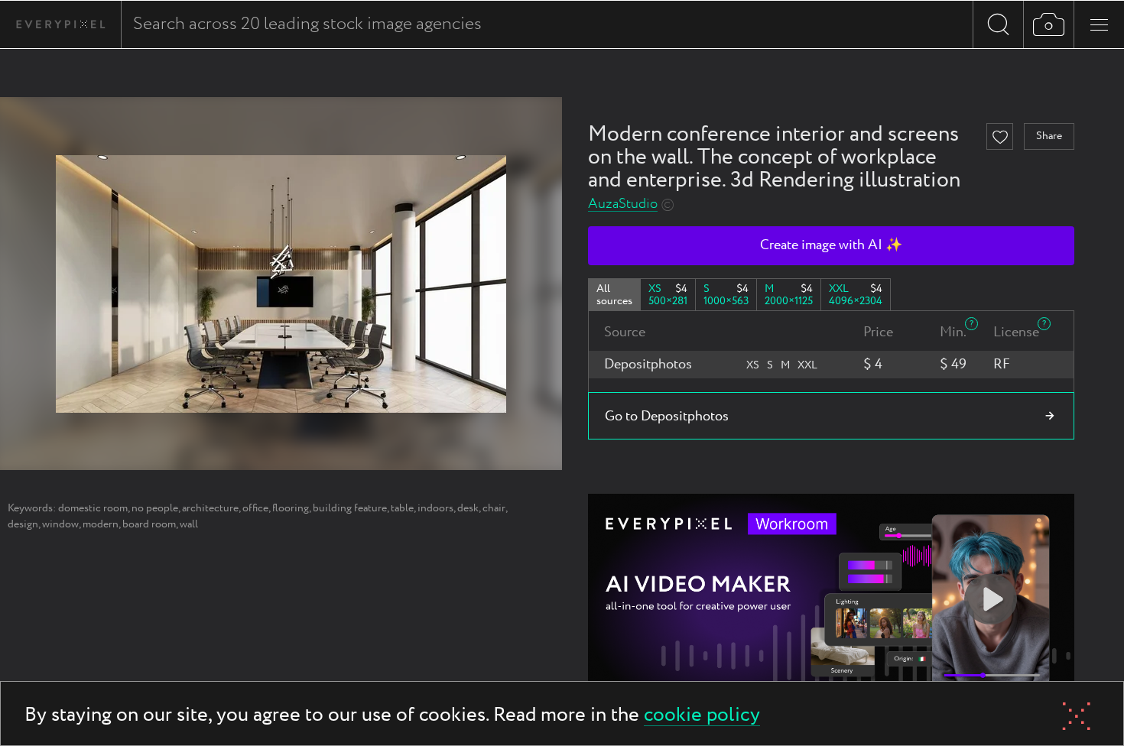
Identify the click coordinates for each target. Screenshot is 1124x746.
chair (493, 508)
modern (101, 524)
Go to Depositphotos (667, 417)
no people (155, 508)
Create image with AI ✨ (831, 245)
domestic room (93, 508)
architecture (210, 508)
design (23, 524)
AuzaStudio (623, 204)
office (255, 508)
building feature (350, 508)
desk (468, 508)
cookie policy (702, 715)
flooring (290, 508)
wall (189, 524)
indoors (435, 508)
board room (149, 524)
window (60, 524)
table (402, 508)
